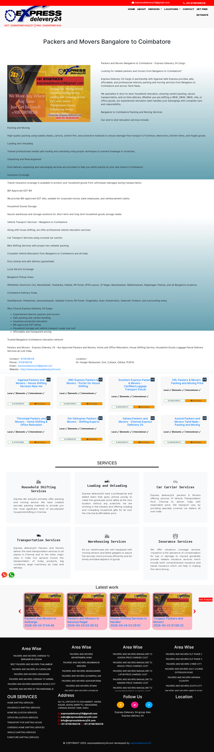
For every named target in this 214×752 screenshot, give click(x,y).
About (141, 9)
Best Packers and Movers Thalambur (31, 664)
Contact (188, 9)
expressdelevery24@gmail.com (35, 365)
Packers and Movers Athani (81, 685)
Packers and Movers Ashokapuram (81, 681)
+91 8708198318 (195, 3)
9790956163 (18, 404)
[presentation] (19, 610)
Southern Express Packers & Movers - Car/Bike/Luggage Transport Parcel (135, 384)
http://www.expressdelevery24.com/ (41, 369)
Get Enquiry (206, 599)
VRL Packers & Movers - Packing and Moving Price (187, 381)
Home (132, 9)
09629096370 (175, 442)
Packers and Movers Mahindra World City (31, 684)
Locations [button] (171, 9)
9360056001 (70, 404)
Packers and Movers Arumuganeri (81, 671)
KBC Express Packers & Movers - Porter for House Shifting (83, 383)
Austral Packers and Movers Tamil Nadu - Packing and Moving (187, 421)
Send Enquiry (40, 404)
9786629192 (71, 439)
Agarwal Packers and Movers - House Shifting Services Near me (31, 383)
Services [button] (154, 9)
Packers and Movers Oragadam (31, 674)
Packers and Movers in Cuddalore (31, 669)
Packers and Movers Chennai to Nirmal (31, 679)
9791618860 (19, 442)
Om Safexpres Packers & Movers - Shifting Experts (83, 420)
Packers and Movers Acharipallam (81, 676)
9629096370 (122, 407)
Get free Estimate (202, 12)
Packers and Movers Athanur (81, 690)
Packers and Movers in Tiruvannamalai (31, 689)
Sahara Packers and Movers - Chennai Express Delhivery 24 (135, 421)
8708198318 (27, 358)
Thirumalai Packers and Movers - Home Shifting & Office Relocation (31, 421)
